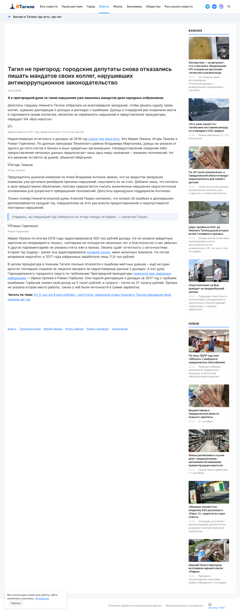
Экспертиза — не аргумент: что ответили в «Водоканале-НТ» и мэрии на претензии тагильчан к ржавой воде (208, 67)
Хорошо (16, 603)
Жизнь (117, 6)
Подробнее (42, 598)
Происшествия (72, 6)
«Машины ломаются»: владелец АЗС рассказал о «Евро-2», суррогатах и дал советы (207, 511)
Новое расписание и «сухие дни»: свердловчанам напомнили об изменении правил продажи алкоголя (206, 460)
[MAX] (221, 6)
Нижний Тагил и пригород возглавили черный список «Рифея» (206, 568)
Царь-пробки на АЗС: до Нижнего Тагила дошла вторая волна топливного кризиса (208, 230)
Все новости (49, 6)
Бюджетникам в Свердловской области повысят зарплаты (204, 414)
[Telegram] (207, 6)
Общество (153, 6)
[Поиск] (229, 6)
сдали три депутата (103, 139)
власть (12, 328)
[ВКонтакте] (214, 6)
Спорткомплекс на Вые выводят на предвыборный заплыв (206, 288)
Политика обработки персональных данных (135, 605)
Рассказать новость (179, 6)
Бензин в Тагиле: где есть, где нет (37, 17)
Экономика (134, 6)
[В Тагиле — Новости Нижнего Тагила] (22, 6)
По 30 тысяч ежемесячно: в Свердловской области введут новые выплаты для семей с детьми (209, 177)
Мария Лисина (53, 328)
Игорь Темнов (74, 328)
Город (91, 6)
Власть (104, 6)
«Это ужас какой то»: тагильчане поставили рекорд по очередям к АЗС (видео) (208, 127)
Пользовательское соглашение (184, 605)
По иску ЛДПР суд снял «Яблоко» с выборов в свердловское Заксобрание (207, 359)
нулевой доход (98, 252)
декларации (120, 328)
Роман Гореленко (97, 328)
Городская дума (30, 328)
